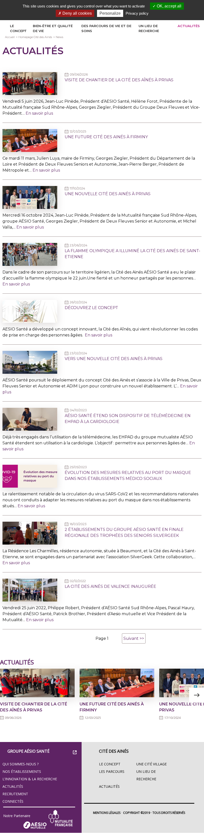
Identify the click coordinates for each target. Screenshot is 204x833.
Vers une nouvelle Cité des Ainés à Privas (113, 358)
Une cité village (151, 764)
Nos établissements (21, 771)
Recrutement (15, 793)
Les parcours (111, 771)
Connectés (12, 801)
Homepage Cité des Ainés (35, 37)
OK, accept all (168, 6)
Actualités (189, 26)
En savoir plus (39, 113)
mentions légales (106, 813)
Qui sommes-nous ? (20, 764)
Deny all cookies (76, 13)
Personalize (110, 13)
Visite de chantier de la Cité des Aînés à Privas (119, 80)
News (59, 37)
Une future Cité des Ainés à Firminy (106, 137)
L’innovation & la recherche (29, 779)
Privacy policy (137, 13)
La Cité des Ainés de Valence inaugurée (110, 586)
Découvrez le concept (91, 307)
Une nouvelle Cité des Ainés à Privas (108, 193)
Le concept (109, 764)
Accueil (10, 37)
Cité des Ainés (114, 751)
